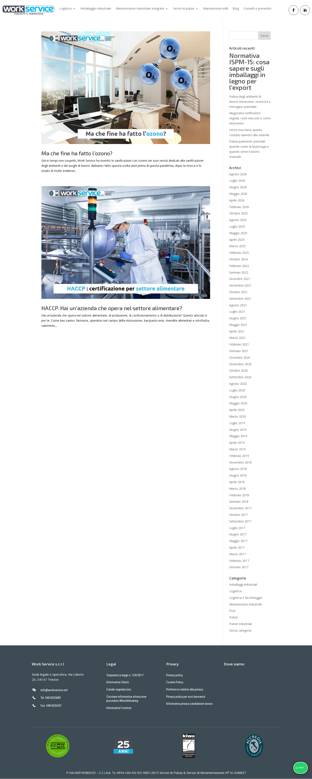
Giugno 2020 (238, 397)
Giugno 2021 (238, 318)
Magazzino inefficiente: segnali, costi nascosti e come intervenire (250, 118)
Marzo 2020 (237, 416)
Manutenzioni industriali (245, 604)
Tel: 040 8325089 (51, 698)
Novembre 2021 (240, 285)
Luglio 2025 (237, 226)
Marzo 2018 (237, 489)
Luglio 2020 (237, 390)
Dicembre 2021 (239, 279)
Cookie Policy (174, 682)
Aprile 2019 (237, 443)
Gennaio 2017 (238, 567)
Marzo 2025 (237, 246)
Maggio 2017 (238, 541)
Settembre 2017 (240, 521)
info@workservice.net (54, 690)
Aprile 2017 (237, 547)
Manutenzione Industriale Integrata (140, 8)
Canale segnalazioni (118, 689)
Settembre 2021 (240, 299)
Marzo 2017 (237, 554)
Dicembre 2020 (239, 357)
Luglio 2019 (237, 423)
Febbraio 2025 (239, 253)
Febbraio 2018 (239, 495)
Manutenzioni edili (215, 8)
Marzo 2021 (237, 338)
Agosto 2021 (238, 305)
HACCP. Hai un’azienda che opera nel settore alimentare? (111, 308)
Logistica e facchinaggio (245, 598)
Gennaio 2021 (238, 351)
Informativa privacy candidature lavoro (189, 704)
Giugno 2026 (238, 187)
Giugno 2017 (238, 534)
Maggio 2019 (238, 436)
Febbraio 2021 (239, 344)
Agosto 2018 (238, 469)
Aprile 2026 (237, 200)
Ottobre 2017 (238, 515)
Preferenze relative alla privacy (184, 689)
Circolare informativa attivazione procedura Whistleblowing (126, 699)
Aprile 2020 (237, 410)
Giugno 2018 (238, 475)
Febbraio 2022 (239, 266)
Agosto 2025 (238, 220)
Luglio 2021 (237, 312)
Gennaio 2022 (238, 272)
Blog (236, 8)
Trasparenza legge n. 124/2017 (124, 675)
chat (301, 767)
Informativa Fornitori (118, 708)
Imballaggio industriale (95, 8)
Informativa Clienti (117, 682)
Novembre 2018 (240, 462)
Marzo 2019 (237, 449)
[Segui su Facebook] (293, 10)
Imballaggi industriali (243, 584)
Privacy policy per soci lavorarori (185, 697)
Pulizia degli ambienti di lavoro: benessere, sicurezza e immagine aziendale (250, 101)
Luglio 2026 (237, 180)
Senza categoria (240, 630)
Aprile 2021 (237, 331)
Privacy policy (174, 675)
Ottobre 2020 (238, 370)
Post (232, 611)
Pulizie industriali (240, 624)
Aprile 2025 (237, 240)
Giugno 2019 (238, 430)
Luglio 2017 (237, 528)
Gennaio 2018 (238, 501)
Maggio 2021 (238, 325)
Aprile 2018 (237, 482)
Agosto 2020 (238, 384)
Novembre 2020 (240, 364)
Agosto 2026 (238, 174)
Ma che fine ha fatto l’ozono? (76, 153)
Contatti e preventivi (257, 8)
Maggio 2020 (238, 403)
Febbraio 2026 (239, 207)
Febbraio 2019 (239, 456)
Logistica (65, 8)
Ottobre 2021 (238, 292)
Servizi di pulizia (183, 8)
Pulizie (233, 617)
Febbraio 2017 (239, 561)
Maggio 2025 (238, 233)
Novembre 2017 (240, 508)
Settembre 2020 (240, 377)
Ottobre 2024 (238, 259)
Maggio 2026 (238, 194)
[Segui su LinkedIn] (305, 10)
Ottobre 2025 (238, 213)
